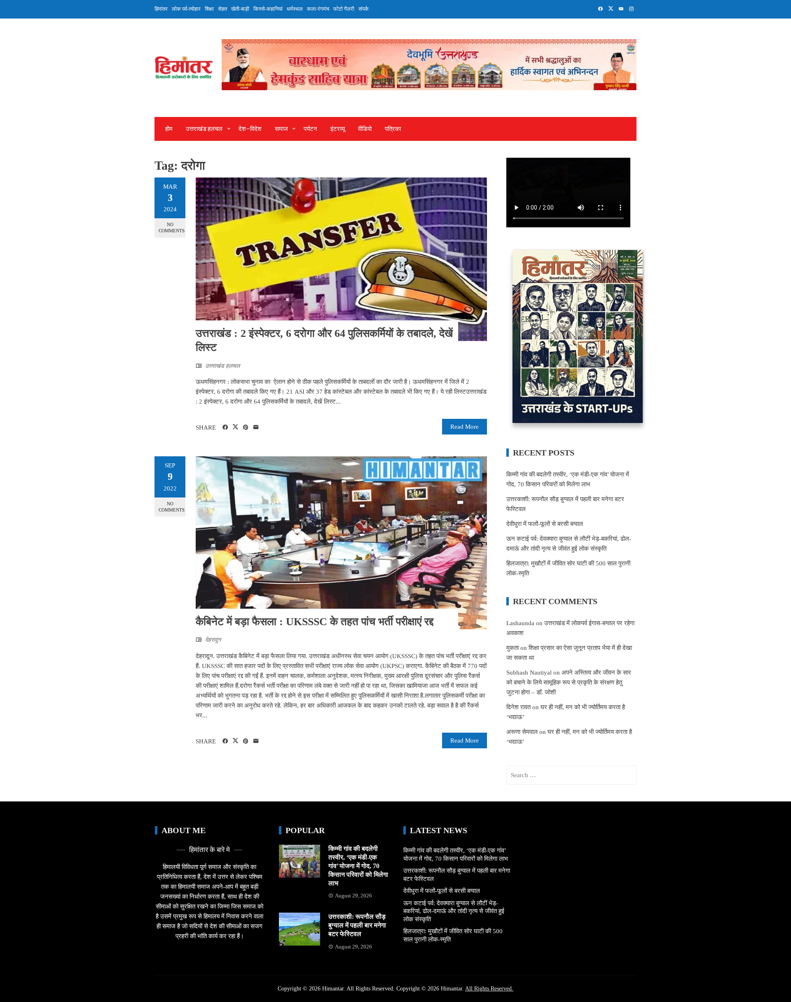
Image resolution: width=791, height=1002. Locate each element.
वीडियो (365, 129)
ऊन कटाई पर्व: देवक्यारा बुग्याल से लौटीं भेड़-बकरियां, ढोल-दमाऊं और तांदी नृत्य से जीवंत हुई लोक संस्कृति (453, 911)
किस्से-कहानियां (268, 9)
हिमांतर (161, 9)
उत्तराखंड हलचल (204, 129)
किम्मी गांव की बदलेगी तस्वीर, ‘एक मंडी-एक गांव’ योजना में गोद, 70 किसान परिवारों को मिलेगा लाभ (358, 865)
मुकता (512, 648)
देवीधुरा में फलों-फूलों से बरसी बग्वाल (544, 524)
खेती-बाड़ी (240, 9)
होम (169, 129)
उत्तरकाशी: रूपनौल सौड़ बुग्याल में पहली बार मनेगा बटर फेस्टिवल (357, 925)
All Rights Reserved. (489, 989)
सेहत (222, 9)
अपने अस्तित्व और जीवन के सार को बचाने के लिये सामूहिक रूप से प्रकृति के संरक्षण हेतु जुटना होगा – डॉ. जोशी (568, 682)
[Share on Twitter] (235, 427)
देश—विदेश (250, 129)
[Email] (256, 427)
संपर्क (363, 9)
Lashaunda (520, 623)
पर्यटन (310, 129)
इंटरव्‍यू (337, 129)
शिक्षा (209, 9)
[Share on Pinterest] (246, 427)
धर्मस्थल (295, 9)
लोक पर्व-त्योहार (186, 9)
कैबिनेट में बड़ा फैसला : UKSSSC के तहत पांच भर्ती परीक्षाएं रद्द (314, 622)
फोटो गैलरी (343, 9)
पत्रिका (393, 129)
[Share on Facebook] (225, 427)
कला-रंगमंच (318, 9)
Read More (464, 426)
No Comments (172, 227)
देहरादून (213, 640)
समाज (281, 129)
